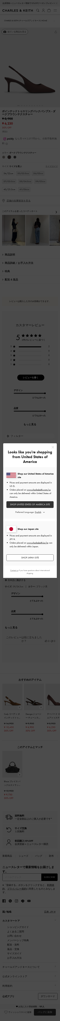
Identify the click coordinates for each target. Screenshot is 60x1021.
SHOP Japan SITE (30, 557)
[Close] (53, 447)
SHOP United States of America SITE (30, 504)
